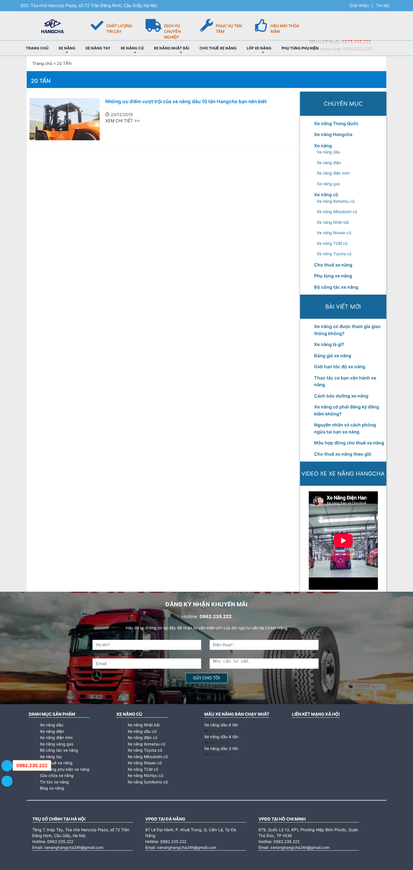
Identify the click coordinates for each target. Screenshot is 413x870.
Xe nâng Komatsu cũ (336, 201)
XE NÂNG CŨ (132, 48)
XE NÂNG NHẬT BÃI (171, 48)
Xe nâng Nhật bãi (333, 222)
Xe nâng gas (328, 183)
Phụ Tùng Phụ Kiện (300, 48)
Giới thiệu (359, 5)
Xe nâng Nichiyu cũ (145, 775)
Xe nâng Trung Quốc (336, 123)
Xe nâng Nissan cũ (334, 232)
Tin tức (383, 5)
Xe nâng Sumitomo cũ (148, 781)
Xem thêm (218, 730)
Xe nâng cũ (326, 194)
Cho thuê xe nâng (333, 265)
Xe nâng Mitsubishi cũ (337, 211)
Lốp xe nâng (259, 48)
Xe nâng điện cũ (142, 737)
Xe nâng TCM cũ (332, 243)
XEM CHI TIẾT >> (122, 120)
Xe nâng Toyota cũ (334, 253)
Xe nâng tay (51, 756)
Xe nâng (323, 145)
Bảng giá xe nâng (332, 355)
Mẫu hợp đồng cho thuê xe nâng (349, 443)
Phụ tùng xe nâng (333, 276)
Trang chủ (42, 63)
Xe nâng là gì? (329, 344)
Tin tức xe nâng (54, 781)
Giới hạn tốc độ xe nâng (339, 366)
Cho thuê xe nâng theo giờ (342, 454)
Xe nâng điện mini (333, 173)
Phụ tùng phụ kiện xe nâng (64, 769)
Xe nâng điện (329, 162)
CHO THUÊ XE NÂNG (218, 48)
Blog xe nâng (52, 788)
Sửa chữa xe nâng (57, 775)
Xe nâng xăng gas (56, 744)
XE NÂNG (66, 48)
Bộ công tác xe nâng (336, 287)
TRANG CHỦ (37, 48)
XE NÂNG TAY (97, 48)
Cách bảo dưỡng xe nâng (341, 396)
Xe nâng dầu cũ (142, 731)
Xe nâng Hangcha (333, 134)
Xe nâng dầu (328, 152)
